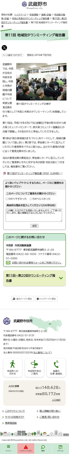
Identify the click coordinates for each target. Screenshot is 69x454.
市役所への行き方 (12, 372)
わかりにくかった (41, 199)
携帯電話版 (11, 423)
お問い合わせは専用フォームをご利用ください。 (37, 262)
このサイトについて (15, 411)
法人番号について (42, 353)
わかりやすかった (17, 199)
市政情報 (33, 15)
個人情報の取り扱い (50, 411)
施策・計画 (46, 15)
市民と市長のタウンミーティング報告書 (30, 18)
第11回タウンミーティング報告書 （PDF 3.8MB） (33, 173)
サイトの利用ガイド (14, 417)
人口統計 (56, 400)
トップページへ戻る (48, 299)
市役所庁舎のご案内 (34, 372)
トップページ (20, 15)
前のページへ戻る (24, 299)
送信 (34, 226)
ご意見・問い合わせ (49, 417)
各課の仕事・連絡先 (56, 372)
